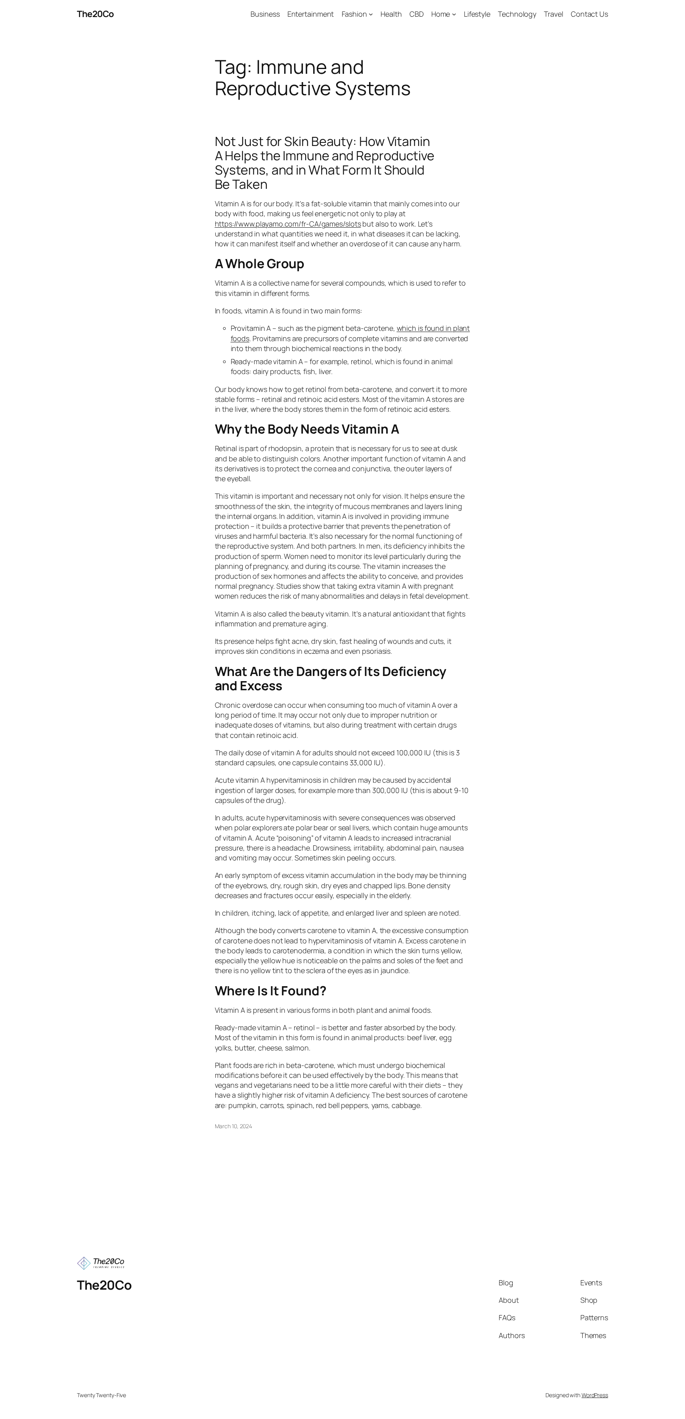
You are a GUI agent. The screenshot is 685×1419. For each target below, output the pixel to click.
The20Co (95, 14)
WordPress (595, 1395)
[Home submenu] (454, 14)
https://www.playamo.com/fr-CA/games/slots (288, 223)
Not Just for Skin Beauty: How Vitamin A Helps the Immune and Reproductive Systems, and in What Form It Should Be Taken (325, 162)
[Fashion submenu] (371, 14)
